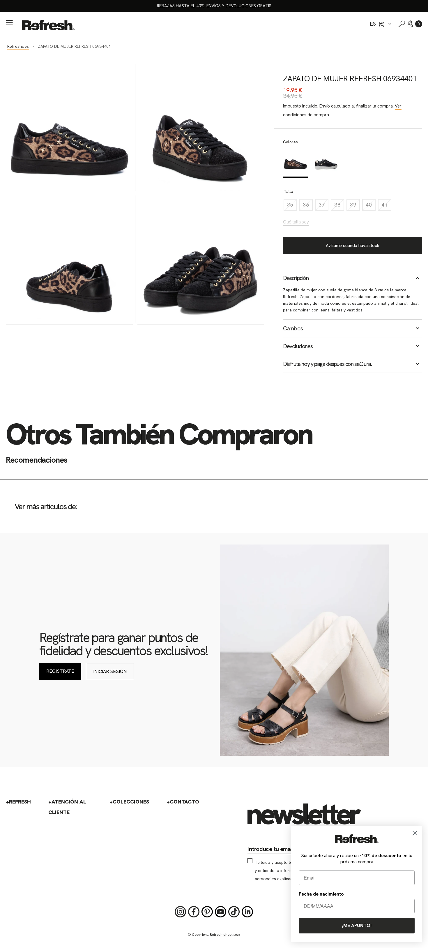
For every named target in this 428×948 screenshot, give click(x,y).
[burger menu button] (9, 22)
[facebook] (194, 912)
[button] (418, 23)
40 (371, 206)
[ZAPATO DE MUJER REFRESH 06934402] (326, 162)
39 (355, 206)
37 (323, 206)
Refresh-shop (221, 934)
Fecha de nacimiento (321, 894)
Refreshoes (18, 46)
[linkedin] (247, 912)
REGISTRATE (60, 671)
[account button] (410, 23)
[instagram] (180, 912)
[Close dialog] (415, 833)
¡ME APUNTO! (357, 925)
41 (386, 206)
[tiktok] (234, 912)
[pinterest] (207, 912)
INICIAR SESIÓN (110, 671)
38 (339, 206)
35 (292, 206)
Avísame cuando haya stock (352, 246)
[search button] (401, 23)
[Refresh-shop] (48, 25)
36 (308, 206)
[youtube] (221, 912)
